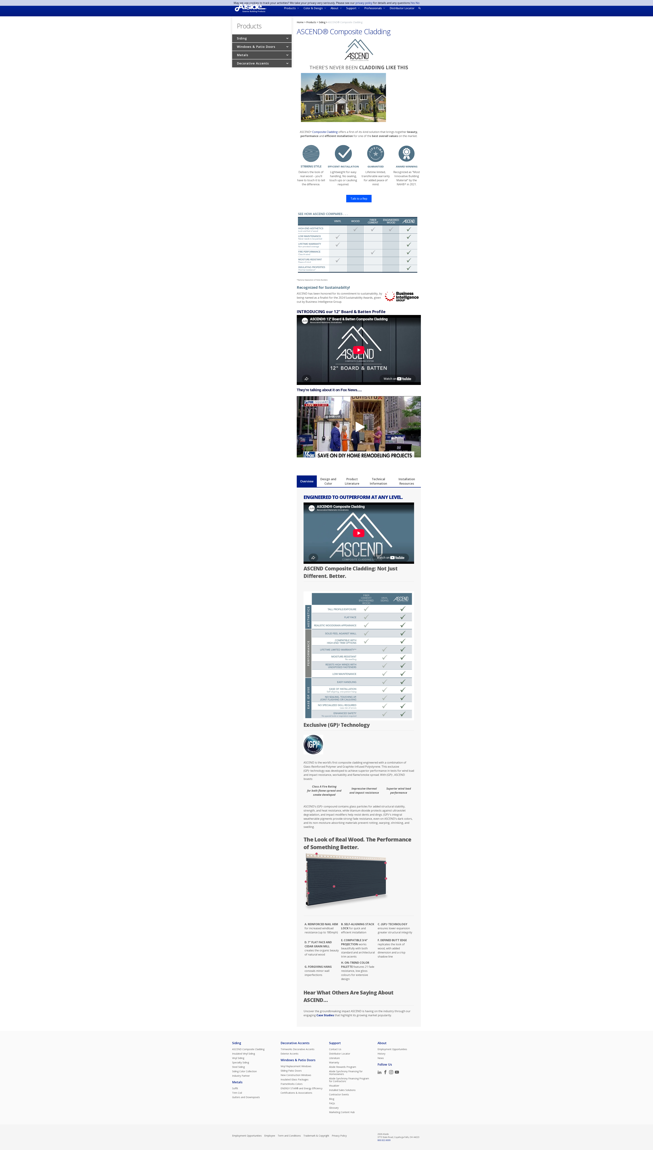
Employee (269, 1135)
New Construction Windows (296, 1075)
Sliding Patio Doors (291, 1070)
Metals (242, 55)
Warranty (334, 1062)
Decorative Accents (253, 63)
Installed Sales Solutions (342, 1090)
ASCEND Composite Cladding (248, 1049)
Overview (306, 481)
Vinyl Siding (238, 1058)
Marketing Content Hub (342, 1112)
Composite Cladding (325, 132)
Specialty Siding (240, 1062)
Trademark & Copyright (316, 1135)
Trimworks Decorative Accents (297, 1049)
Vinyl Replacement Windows (296, 1066)
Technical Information (378, 481)
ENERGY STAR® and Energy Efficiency (301, 1088)
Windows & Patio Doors (256, 47)
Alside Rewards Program (342, 1067)
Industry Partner (241, 1075)
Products (290, 8)
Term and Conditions (289, 1135)
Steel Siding (238, 1067)
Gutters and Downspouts (246, 1097)
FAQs (332, 1103)
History (381, 1053)
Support (351, 8)
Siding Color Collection (244, 1071)
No (418, 3)
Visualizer (334, 1085)
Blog (331, 1099)
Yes (413, 3)
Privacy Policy (339, 1135)
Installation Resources (406, 481)
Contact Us (335, 1049)
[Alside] (250, 8)
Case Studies (325, 1015)
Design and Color (328, 481)
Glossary (334, 1107)
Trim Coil (237, 1092)
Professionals (373, 8)
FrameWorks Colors (292, 1084)
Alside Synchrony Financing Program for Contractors (349, 1080)
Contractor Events (339, 1094)
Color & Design (313, 8)
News (381, 1058)
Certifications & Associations (296, 1092)
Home (300, 22)
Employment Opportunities (392, 1049)
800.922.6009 (384, 1140)
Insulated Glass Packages (294, 1079)
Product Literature (352, 481)
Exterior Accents (289, 1053)
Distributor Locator (402, 8)
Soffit (235, 1088)
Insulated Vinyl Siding (243, 1053)
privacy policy (363, 3)
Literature (334, 1058)
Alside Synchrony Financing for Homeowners (346, 1072)
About (334, 8)
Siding (242, 38)
